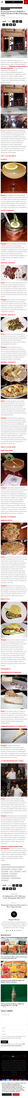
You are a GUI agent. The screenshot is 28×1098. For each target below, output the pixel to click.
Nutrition (20, 7)
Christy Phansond (6, 869)
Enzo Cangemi (5, 871)
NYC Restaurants (5, 878)
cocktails (14, 869)
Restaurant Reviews (5, 9)
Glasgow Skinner (6, 17)
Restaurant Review (15, 878)
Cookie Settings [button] (7, 1094)
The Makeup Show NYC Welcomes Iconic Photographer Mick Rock (14, 897)
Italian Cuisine (5, 873)
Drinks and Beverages (9, 7)
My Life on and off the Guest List (9, 876)
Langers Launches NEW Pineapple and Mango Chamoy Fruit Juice (12, 981)
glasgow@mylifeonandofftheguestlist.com (14, 1076)
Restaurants (5, 880)
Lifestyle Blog (13, 873)
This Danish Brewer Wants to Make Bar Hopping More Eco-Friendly (12, 1004)
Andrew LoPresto (6, 864)
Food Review (17, 871)
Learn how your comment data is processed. (13, 1044)
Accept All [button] (16, 1094)
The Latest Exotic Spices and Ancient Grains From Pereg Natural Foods (14, 957)
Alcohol (2, 7)
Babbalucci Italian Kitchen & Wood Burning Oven (13, 867)
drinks (20, 869)
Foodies (24, 871)
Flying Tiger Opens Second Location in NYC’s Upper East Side (14, 906)
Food (16, 7)
